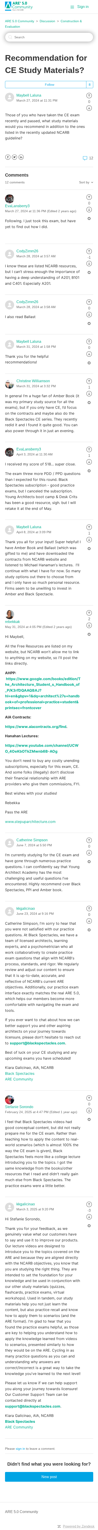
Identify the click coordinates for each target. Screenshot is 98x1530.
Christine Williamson (33, 381)
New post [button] (49, 1477)
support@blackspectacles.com (37, 1043)
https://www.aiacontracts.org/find (35, 726)
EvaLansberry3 (17, 206)
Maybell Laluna (28, 95)
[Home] (20, 9)
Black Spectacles (19, 1073)
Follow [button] (49, 84)
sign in (20, 1448)
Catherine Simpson (32, 840)
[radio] (89, 95)
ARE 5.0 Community (19, 21)
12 (90, 158)
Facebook (8, 157)
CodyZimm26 (27, 251)
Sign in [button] (83, 7)
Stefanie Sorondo (19, 1107)
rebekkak (12, 622)
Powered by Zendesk (79, 1526)
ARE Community (19, 1079)
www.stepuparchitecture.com (30, 821)
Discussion (47, 21)
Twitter (14, 157)
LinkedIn (21, 157)
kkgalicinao (25, 908)
